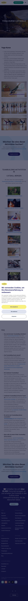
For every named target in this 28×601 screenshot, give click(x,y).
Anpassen (14, 316)
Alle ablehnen (14, 311)
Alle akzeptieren (14, 307)
